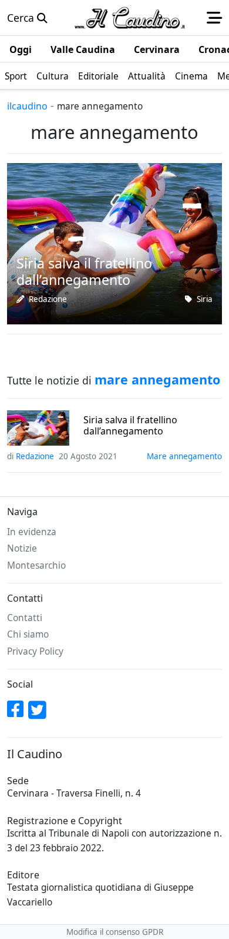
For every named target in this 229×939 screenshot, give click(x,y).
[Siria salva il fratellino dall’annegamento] (114, 242)
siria (205, 299)
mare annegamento (184, 456)
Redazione (48, 299)
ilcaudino (27, 105)
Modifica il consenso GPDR (114, 932)
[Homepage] (129, 17)
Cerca (22, 18)
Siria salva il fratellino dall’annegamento (130, 425)
